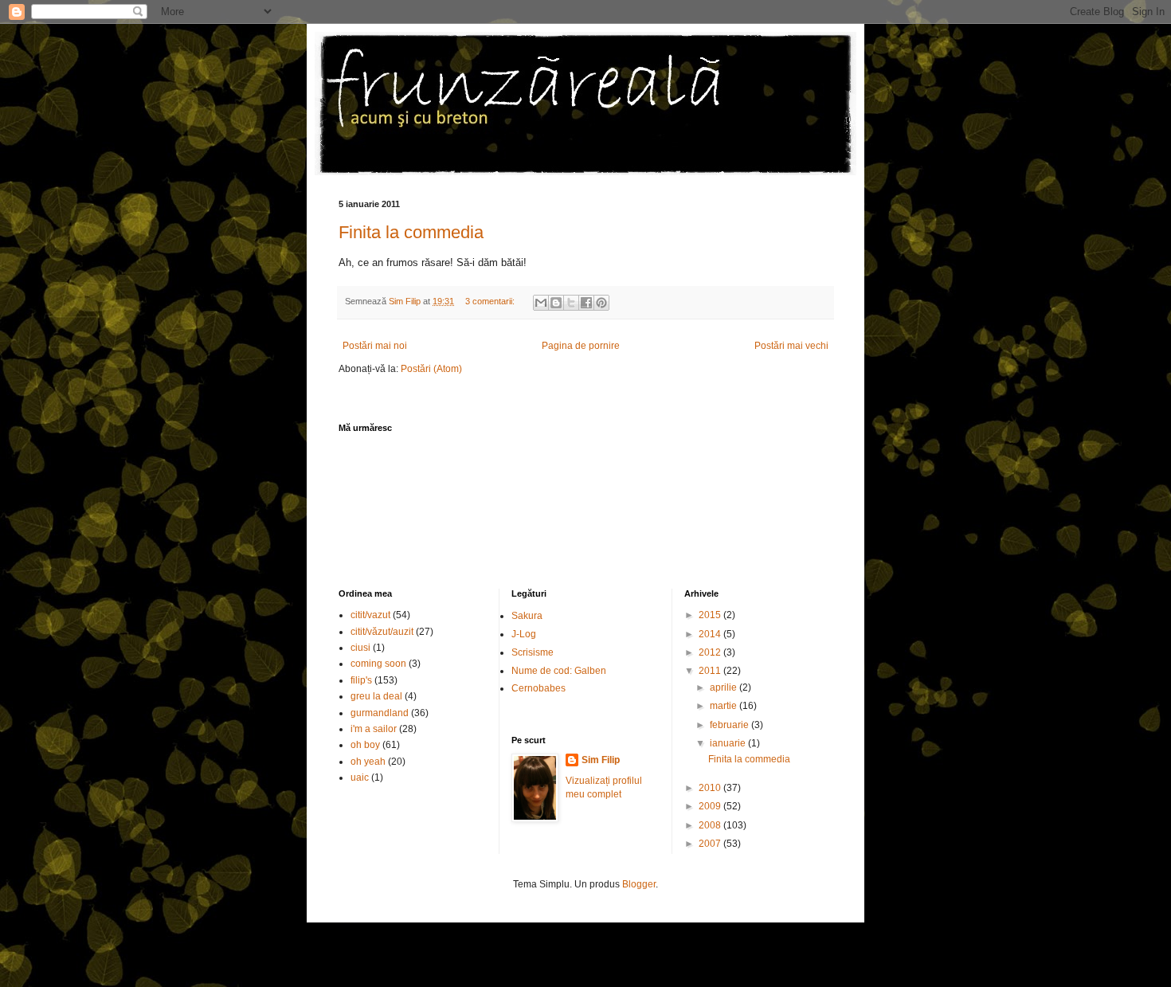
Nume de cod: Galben (558, 670)
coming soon (378, 663)
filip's (361, 680)
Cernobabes (538, 688)
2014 (711, 634)
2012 (711, 652)
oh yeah (368, 761)
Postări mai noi (375, 345)
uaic (360, 777)
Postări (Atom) (431, 368)
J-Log (523, 634)
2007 (711, 843)
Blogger (639, 884)
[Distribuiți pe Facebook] (586, 303)
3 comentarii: (491, 301)
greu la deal (376, 696)
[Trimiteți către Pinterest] (601, 303)
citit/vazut (370, 615)
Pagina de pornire (581, 345)
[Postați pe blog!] (556, 303)
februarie (730, 724)
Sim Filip (601, 760)
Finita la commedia (411, 232)
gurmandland (380, 713)
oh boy (365, 744)
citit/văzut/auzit (382, 631)
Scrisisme (532, 652)
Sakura (526, 615)
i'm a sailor (374, 728)
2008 (711, 825)
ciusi (360, 647)
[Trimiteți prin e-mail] (541, 303)
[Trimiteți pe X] (571, 303)
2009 (711, 806)
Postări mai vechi (791, 345)
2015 (711, 615)
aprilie (724, 687)
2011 (711, 670)
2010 (711, 787)
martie (724, 705)
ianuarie (729, 743)
